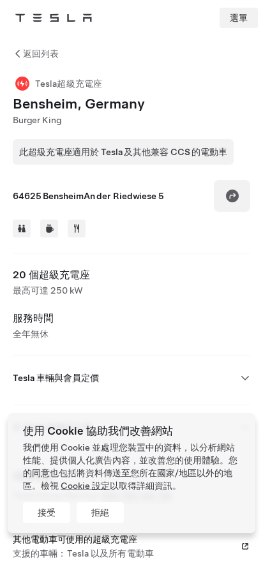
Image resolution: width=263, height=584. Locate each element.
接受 (47, 512)
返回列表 (41, 54)
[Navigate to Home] (53, 18)
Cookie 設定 (85, 486)
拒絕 (100, 512)
